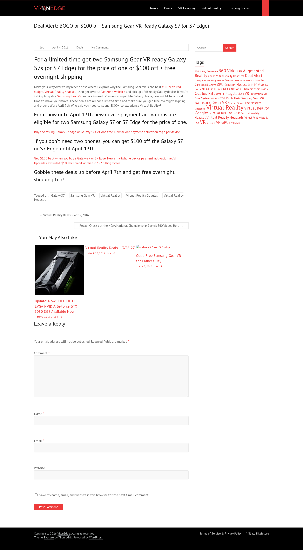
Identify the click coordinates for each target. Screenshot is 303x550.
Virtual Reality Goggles (142, 195)
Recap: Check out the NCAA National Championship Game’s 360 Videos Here (131, 226)
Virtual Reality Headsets (225, 117)
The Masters (252, 103)
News (154, 8)
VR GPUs (223, 122)
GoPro (212, 85)
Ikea (266, 85)
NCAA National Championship (242, 89)
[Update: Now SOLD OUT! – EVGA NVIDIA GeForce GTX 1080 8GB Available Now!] (59, 247)
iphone (198, 89)
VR (203, 121)
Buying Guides (240, 8)
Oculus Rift (205, 93)
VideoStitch (200, 108)
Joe (42, 47)
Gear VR (250, 80)
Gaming (229, 80)
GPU (220, 84)
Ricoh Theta (233, 98)
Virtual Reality (211, 8)
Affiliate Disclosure (257, 533)
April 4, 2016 (60, 47)
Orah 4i (220, 94)
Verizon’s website (113, 92)
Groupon (230, 85)
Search (229, 48)
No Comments (100, 47)
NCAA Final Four (212, 89)
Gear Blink (240, 80)
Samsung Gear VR (69, 96)
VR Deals (211, 123)
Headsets (243, 84)
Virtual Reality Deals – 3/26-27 (110, 247)
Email (39, 441)
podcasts (214, 98)
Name (39, 414)
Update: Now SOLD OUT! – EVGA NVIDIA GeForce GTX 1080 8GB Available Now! (56, 306)
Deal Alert (253, 75)
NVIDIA (264, 89)
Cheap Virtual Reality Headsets (226, 76)
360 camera (212, 71)
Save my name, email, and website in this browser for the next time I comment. (94, 495)
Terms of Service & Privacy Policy (221, 533)
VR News (235, 123)
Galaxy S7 (58, 195)
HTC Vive (257, 84)
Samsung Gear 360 (252, 98)
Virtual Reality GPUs (225, 113)
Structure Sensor (236, 103)
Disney (198, 80)
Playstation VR (237, 93)
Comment (42, 353)
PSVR (222, 98)
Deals (168, 8)
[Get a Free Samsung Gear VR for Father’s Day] (153, 247)
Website (39, 468)
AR (240, 71)
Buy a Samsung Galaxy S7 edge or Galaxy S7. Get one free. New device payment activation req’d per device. (107, 132)
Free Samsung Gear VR (213, 80)
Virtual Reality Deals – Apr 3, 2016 (64, 215)
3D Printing (200, 71)
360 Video (228, 70)
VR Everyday (186, 8)
